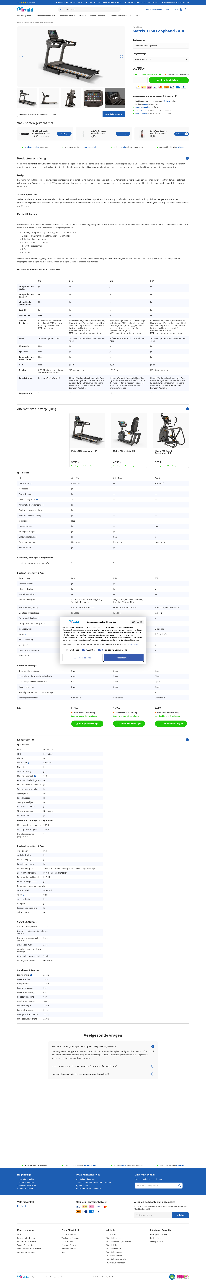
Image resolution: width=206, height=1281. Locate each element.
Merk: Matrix (137, 27)
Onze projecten (157, 1241)
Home (19, 23)
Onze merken (68, 1241)
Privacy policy (54, 1277)
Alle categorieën (24, 15)
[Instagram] (22, 1206)
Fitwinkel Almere (113, 1245)
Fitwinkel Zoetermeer (115, 1262)
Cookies (64, 1277)
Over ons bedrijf (69, 1234)
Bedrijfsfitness (156, 1238)
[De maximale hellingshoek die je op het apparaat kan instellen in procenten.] (37, 499)
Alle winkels (111, 1234)
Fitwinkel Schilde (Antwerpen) (119, 1241)
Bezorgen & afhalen (26, 1182)
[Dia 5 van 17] (115, 98)
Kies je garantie (139, 40)
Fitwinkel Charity (69, 1245)
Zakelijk (167, 9)
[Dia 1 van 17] (27, 98)
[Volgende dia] (121, 56)
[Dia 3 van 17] (71, 98)
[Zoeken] (180, 1186)
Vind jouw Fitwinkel (154, 9)
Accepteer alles (123, 657)
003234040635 (84, 1185)
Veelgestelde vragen (26, 1252)
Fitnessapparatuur (45, 15)
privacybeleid (133, 644)
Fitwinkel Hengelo (114, 1252)
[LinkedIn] (26, 1206)
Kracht (81, 15)
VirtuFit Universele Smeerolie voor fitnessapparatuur (98, 132)
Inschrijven (180, 1215)
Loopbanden (28, 23)
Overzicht (138, 622)
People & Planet (69, 1248)
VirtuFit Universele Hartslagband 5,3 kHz (41, 132)
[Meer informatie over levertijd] (160, 74)
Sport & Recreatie (97, 15)
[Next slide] (186, 133)
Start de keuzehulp (113, 114)
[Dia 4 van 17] (93, 98)
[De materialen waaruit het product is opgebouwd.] (30, 483)
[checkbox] (70, 649)
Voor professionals (158, 1234)
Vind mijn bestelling (27, 1179)
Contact (20, 1234)
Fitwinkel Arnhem (113, 1248)
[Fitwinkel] (23, 1277)
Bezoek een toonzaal (120, 15)
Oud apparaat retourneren (29, 1248)
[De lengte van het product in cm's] (31, 975)
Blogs (64, 1252)
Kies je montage (139, 54)
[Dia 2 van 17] (49, 98)
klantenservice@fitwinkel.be (90, 1188)
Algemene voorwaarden (40, 1277)
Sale (136, 15)
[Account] (181, 9)
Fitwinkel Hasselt (113, 1238)
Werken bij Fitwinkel (70, 1238)
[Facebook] (18, 1206)
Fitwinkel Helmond (114, 1255)
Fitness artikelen (66, 15)
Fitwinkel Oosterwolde (116, 1259)
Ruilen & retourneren (27, 1185)
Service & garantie (26, 1188)
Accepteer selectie (82, 657)
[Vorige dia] (21, 56)
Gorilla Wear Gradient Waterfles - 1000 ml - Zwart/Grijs (158, 132)
